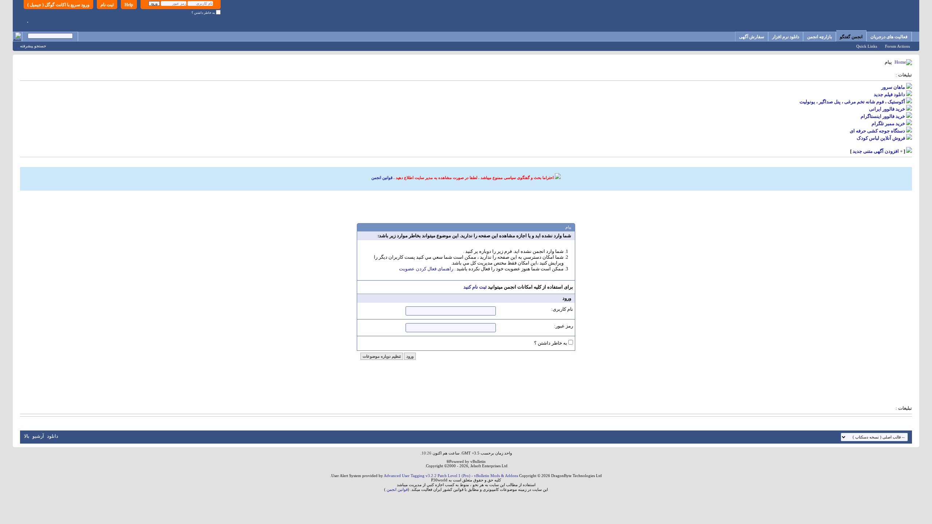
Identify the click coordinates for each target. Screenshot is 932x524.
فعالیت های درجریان (889, 36)
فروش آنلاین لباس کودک (881, 138)
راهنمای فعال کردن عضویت (426, 268)
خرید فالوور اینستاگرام (883, 116)
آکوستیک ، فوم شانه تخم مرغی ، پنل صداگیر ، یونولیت (852, 101)
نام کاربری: (562, 309)
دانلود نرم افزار (785, 36)
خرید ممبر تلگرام (888, 123)
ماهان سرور (893, 87)
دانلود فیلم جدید (889, 94)
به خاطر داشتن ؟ (203, 13)
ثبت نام (107, 4)
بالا (26, 436)
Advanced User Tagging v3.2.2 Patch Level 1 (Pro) (427, 475)
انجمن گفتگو (851, 36)
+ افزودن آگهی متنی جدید (878, 151)
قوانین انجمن (381, 177)
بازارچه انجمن (819, 36)
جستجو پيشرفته (33, 46)
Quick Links (866, 46)
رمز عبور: (563, 326)
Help (129, 4)
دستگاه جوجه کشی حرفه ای (877, 131)
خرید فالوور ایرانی (887, 109)
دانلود (52, 436)
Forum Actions (897, 46)
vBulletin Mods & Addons (496, 475)
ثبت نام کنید (475, 287)
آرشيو (38, 436)
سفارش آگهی (751, 36)
